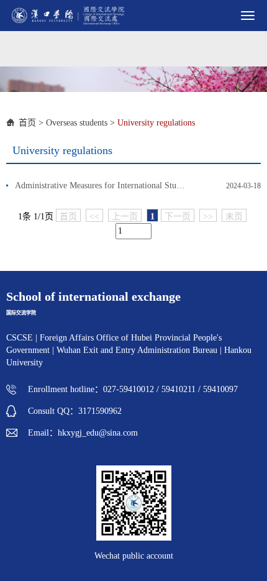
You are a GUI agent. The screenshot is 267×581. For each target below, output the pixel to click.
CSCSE (19, 337)
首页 (27, 122)
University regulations (156, 122)
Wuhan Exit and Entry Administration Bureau (137, 350)
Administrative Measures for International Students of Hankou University (101, 185)
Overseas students (76, 122)
